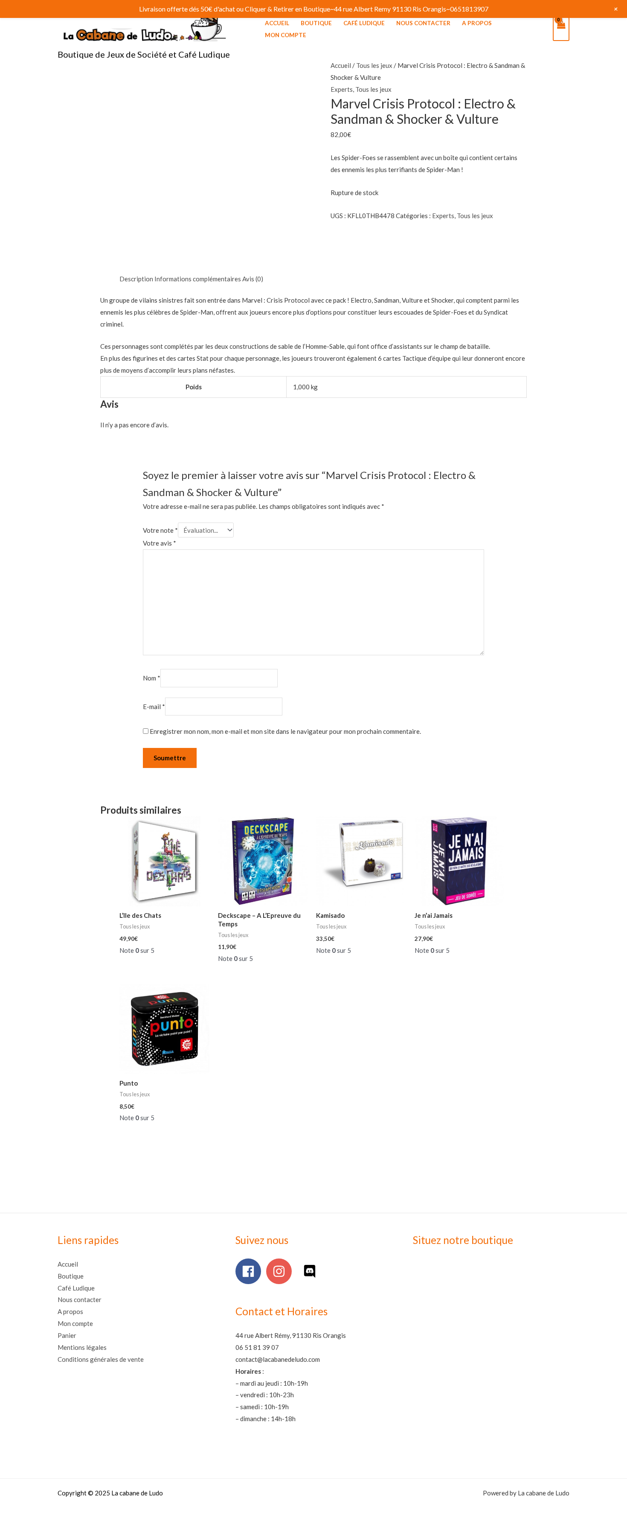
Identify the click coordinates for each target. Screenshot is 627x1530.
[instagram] (281, 1271)
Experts (342, 89)
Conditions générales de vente (101, 1359)
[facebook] (250, 1271)
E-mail (154, 706)
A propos (477, 23)
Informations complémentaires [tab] (197, 279)
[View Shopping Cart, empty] (561, 29)
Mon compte (285, 35)
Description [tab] (136, 279)
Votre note (160, 530)
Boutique (316, 23)
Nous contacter (423, 23)
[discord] (311, 1271)
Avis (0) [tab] (252, 279)
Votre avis (159, 543)
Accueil (277, 23)
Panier (67, 1335)
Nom (151, 678)
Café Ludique (364, 23)
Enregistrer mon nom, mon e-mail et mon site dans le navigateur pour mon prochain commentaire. (285, 731)
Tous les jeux (374, 65)
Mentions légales (82, 1347)
